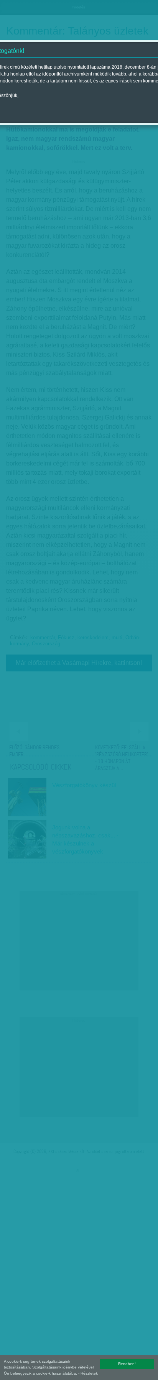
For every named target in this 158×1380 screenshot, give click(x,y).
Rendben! (127, 1364)
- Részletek (88, 1373)
